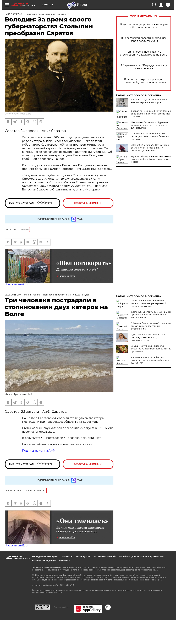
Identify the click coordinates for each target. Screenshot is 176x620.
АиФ (30, 394)
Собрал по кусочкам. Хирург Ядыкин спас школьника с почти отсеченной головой (151, 114)
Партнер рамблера (62, 607)
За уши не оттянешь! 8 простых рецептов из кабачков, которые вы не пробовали (151, 349)
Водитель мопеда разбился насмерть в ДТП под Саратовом (144, 26)
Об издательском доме (45, 557)
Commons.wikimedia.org (18, 113)
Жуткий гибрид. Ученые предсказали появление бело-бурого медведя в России (151, 159)
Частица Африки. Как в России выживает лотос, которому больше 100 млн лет (150, 360)
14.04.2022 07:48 (13, 14)
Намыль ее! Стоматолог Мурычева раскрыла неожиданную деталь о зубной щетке (149, 125)
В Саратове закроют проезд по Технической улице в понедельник (144, 81)
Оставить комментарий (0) (88, 203)
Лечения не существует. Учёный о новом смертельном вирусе (149, 101)
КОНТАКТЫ (67, 557)
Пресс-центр (83, 557)
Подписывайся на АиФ (38, 450)
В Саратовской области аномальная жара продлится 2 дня (144, 39)
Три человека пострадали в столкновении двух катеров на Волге (143, 53)
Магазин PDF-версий (105, 557)
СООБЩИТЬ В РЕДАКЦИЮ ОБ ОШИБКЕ (51, 560)
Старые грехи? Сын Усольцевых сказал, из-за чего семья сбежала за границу (150, 136)
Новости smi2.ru (16, 284)
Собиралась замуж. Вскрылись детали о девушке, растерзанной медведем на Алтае (148, 303)
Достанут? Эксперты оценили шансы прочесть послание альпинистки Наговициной (151, 315)
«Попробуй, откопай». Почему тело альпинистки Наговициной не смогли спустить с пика (150, 148)
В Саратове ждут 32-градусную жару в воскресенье (143, 67)
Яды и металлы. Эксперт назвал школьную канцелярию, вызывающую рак (148, 337)
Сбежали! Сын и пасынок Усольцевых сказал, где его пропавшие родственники (151, 326)
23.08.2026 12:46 (13, 294)
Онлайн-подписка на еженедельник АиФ (141, 557)
